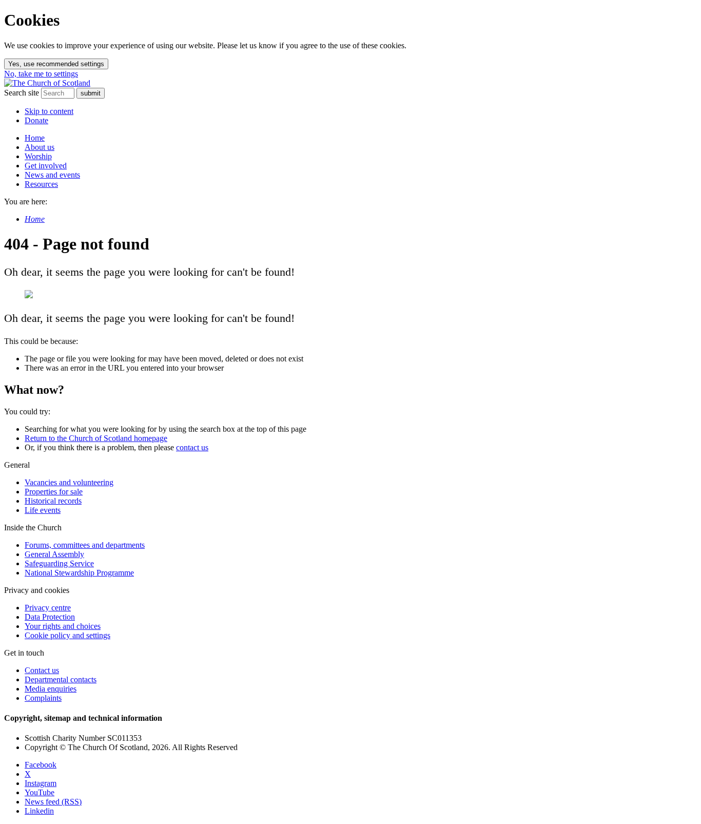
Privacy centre (48, 607)
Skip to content (49, 111)
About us (39, 147)
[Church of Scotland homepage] (47, 83)
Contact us (42, 670)
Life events (43, 510)
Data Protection (50, 616)
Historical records (53, 500)
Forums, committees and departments (85, 545)
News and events (52, 174)
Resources (41, 184)
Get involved (46, 165)
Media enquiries (50, 688)
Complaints (43, 698)
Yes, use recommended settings (56, 64)
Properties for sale (54, 491)
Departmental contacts (60, 679)
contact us (192, 447)
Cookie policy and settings (67, 635)
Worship (38, 156)
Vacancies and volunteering (69, 482)
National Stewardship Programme (79, 572)
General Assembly (54, 554)
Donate (36, 120)
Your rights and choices (63, 626)
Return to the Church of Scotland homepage (96, 438)
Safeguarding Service (59, 563)
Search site (21, 92)
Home (35, 137)
